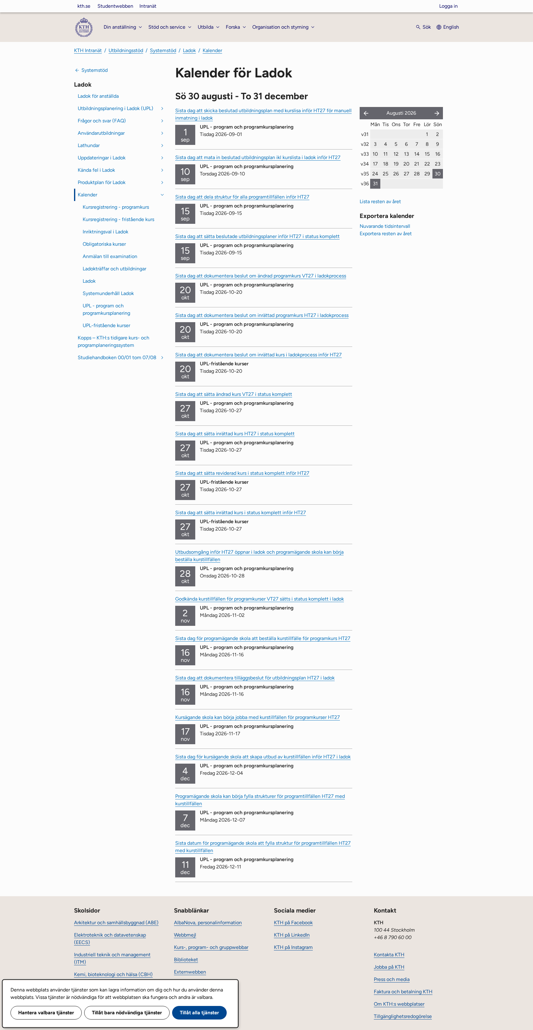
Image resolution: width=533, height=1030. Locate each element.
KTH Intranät (88, 50)
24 (375, 174)
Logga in (448, 6)
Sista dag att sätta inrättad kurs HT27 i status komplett (235, 434)
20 (406, 164)
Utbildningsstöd (126, 50)
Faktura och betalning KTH (403, 992)
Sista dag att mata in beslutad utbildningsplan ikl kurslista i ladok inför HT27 (258, 157)
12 (396, 154)
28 (417, 174)
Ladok (189, 50)
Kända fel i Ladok (96, 170)
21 (416, 164)
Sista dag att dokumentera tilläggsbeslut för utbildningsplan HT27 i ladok (255, 678)
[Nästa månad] (437, 113)
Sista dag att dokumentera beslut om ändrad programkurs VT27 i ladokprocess (260, 276)
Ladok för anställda (98, 96)
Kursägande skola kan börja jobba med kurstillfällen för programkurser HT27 (257, 717)
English (451, 27)
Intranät (147, 6)
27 (406, 174)
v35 (365, 174)
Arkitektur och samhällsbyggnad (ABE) (116, 922)
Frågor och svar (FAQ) (102, 121)
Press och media (392, 979)
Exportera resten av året (386, 233)
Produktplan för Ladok (102, 182)
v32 (365, 144)
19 (396, 164)
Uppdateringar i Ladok (102, 158)
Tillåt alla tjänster (199, 1013)
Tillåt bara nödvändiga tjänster (127, 1013)
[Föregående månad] (365, 113)
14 (416, 154)
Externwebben (190, 972)
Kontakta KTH (389, 955)
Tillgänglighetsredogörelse (403, 1016)
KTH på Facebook (293, 922)
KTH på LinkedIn (292, 935)
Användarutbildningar (101, 133)
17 (375, 164)
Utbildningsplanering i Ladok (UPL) (115, 108)
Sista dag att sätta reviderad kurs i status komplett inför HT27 (242, 473)
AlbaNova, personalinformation (208, 922)
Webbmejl (185, 935)
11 (385, 154)
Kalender (212, 50)
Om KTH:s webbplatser (399, 1004)
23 (437, 164)
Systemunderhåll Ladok (108, 293)
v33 (365, 154)
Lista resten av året (380, 201)
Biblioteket (186, 959)
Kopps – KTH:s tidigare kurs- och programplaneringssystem (113, 341)
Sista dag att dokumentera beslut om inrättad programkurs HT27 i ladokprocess (262, 315)
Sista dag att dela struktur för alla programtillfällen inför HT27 (242, 197)
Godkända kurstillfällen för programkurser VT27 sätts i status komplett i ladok (259, 599)
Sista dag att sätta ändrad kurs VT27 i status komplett (233, 394)
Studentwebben (115, 6)
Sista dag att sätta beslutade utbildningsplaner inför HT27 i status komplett (257, 236)
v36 (365, 184)
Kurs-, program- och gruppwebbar (211, 947)
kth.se (83, 6)
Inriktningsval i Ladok (105, 232)
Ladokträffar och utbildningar (114, 269)
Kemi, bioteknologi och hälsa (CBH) (113, 974)
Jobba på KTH (389, 967)
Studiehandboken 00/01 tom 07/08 (117, 357)
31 (375, 184)
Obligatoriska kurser (104, 244)
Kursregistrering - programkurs (116, 207)
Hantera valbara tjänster (46, 1013)
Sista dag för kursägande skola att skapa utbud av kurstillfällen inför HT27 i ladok (263, 757)
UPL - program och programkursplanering (106, 309)
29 (427, 174)
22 (427, 164)
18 (385, 164)
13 (406, 154)
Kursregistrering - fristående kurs (118, 219)
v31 (365, 134)
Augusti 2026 (401, 113)
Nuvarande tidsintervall (385, 226)
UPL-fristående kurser (106, 325)
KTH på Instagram (293, 947)
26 (396, 174)
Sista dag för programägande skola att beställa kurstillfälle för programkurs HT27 (262, 638)
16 (437, 154)
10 (375, 154)
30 (437, 174)
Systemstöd (163, 50)
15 (427, 154)
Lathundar (89, 145)
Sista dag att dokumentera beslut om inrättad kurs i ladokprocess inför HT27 (258, 355)
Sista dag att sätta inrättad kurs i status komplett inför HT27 (240, 512)
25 (385, 174)
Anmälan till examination (110, 256)
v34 (365, 164)
